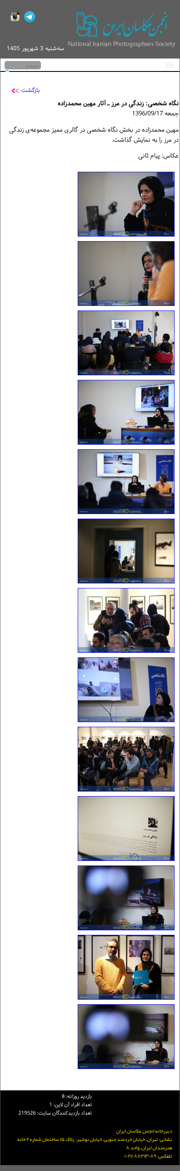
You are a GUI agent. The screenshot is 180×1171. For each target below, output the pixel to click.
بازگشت (30, 90)
